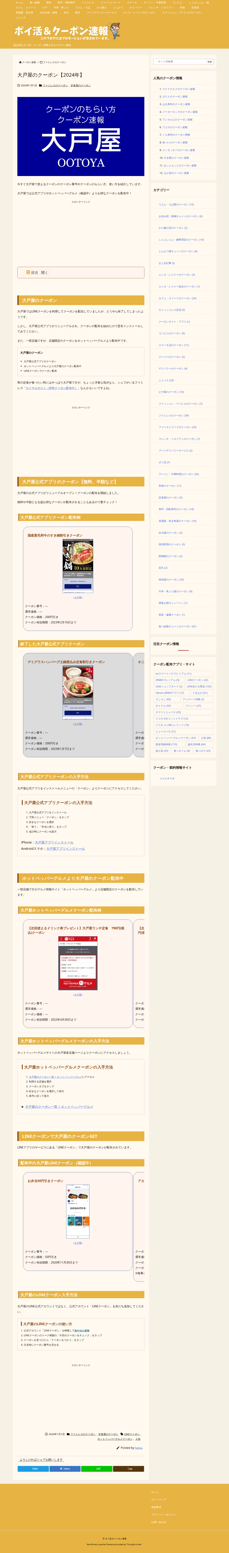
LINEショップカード (169, 686)
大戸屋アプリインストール (54, 842)
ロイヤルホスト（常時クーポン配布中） (51, 388)
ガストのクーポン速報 (174, 96)
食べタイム (182, 750)
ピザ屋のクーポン (171, 392)
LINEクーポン (132, 1434)
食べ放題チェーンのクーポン (177, 626)
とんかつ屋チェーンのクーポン (178, 251)
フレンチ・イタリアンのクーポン (179, 439)
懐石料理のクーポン (172, 544)
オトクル (163, 705)
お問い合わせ (158, 1522)
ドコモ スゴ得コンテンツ (172, 725)
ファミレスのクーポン (54, 62)
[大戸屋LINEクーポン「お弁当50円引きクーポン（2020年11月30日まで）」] (77, 1211)
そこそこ (163, 699)
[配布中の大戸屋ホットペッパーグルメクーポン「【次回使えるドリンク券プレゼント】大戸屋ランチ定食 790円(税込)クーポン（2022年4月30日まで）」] (78, 963)
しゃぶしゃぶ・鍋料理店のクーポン (181, 239)
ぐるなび (200, 692)
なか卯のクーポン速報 (176, 173)
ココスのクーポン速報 (174, 127)
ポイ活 (164, 462)
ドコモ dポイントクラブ (172, 718)
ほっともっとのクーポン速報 (180, 165)
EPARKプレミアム (167, 680)
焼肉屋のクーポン (171, 579)
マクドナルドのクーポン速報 (178, 89)
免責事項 (156, 1507)
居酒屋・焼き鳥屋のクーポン (177, 521)
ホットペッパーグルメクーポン (115, 1439)
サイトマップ (158, 1499)
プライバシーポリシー (163, 1514)
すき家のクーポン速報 (176, 157)
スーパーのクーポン (172, 356)
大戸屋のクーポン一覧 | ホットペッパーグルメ (55, 1077)
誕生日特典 (196, 744)
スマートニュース (168, 712)
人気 (137, 1439)
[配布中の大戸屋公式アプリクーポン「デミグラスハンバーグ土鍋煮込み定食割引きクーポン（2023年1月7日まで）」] (78, 692)
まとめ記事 (167, 263)
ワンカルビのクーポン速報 (177, 119)
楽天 (163, 567)
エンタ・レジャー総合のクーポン (179, 286)
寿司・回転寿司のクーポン (176, 509)
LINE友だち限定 (199, 686)
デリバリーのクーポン (173, 368)
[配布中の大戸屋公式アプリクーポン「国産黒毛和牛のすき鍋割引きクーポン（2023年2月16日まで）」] (78, 566)
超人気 (162, 750)
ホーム (155, 1492)
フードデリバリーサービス (175, 450)
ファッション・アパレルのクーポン (180, 403)
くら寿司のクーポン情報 (176, 134)
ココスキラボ (167, 778)
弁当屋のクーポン (170, 532)
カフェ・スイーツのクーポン (177, 298)
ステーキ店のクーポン (174, 345)
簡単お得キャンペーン (173, 603)
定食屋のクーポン (81, 85)
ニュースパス (166, 731)
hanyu (139, 1448)
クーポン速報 (29, 62)
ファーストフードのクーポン (177, 427)
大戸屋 (77, 597)
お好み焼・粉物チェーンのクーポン (180, 216)
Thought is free (134, 1544)
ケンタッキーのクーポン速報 (178, 150)
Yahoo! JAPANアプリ (170, 692)
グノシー (193, 705)
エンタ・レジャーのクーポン (177, 274)
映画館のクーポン (170, 556)
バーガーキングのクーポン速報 (180, 111)
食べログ (203, 750)
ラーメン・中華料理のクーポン (179, 474)
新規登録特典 (166, 744)
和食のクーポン (170, 485)
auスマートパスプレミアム (173, 673)
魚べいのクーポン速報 (174, 142)
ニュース (166, 380)
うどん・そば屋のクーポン (176, 204)
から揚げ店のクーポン (173, 227)
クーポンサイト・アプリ (174, 321)
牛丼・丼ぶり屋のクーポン (175, 591)
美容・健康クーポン (172, 614)
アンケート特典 (193, 699)
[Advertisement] (80, 229)
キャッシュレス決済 (172, 309)
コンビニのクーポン (172, 333)
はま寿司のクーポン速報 (176, 104)
